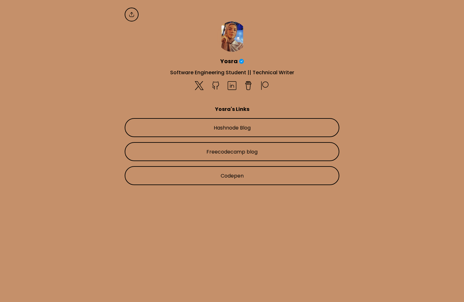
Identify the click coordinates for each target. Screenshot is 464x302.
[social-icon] (199, 86)
